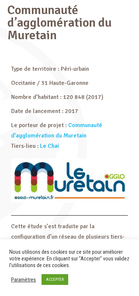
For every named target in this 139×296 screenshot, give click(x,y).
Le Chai (49, 146)
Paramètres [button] (23, 279)
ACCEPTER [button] (55, 279)
